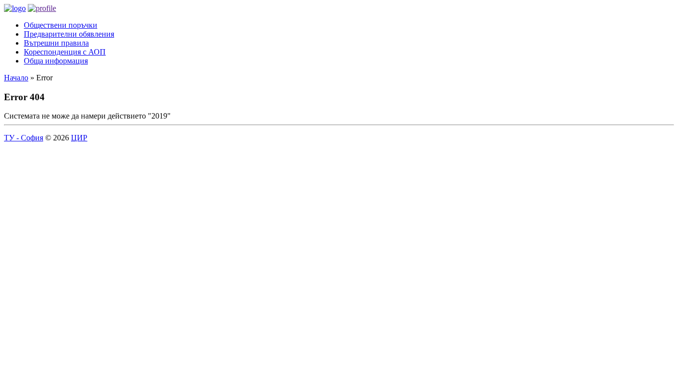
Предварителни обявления (69, 34)
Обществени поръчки (60, 25)
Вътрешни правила (56, 43)
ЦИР (79, 137)
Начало (16, 77)
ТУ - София (23, 137)
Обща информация (56, 61)
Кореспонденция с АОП (65, 52)
